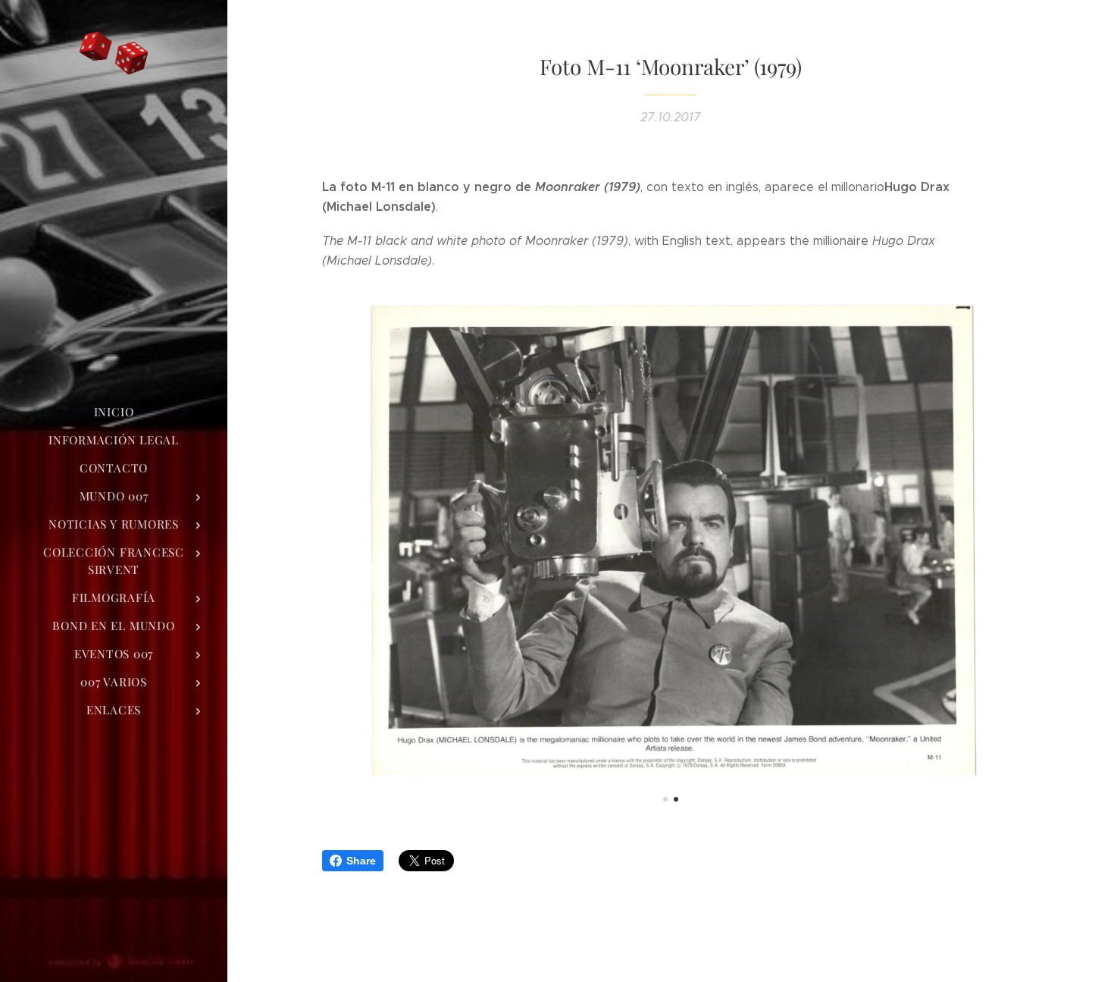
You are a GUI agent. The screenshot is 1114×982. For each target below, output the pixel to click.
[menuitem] (114, 412)
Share (361, 861)
